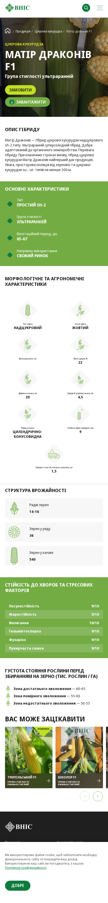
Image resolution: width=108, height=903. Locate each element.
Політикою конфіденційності (25, 868)
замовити (20, 90)
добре (17, 885)
